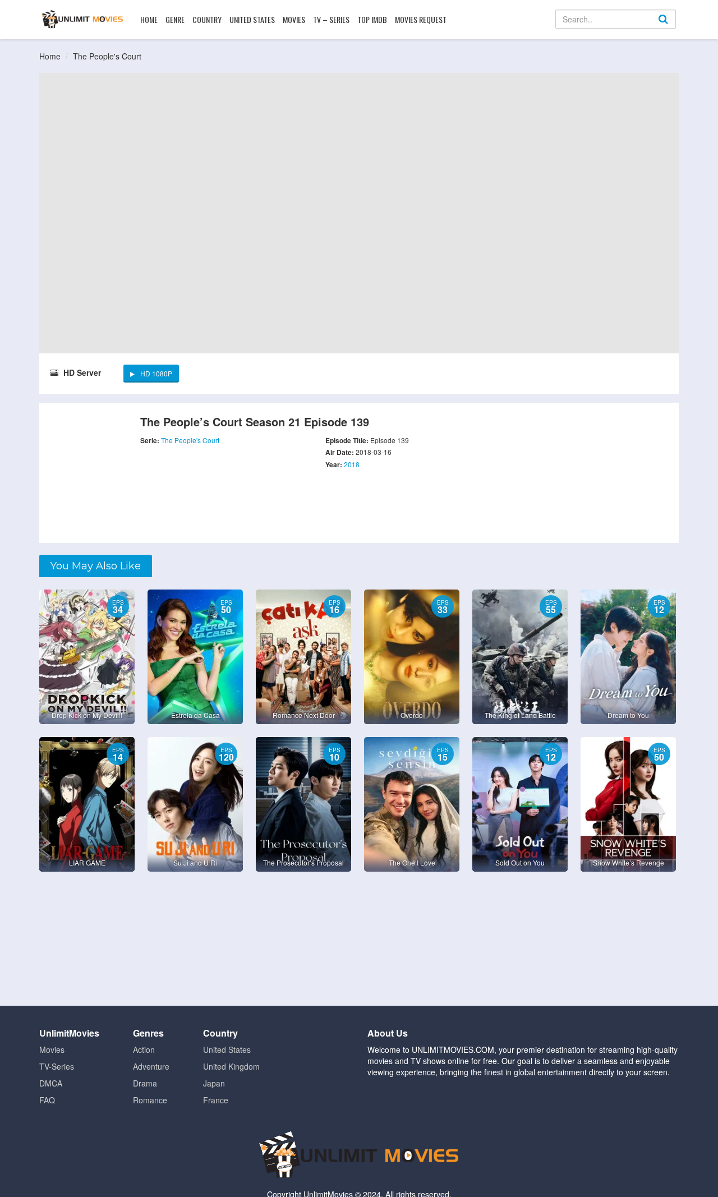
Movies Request (421, 19)
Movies (294, 19)
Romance (150, 1100)
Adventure (151, 1066)
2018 (352, 464)
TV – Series (331, 19)
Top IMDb (372, 19)
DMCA (50, 1083)
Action (144, 1049)
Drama (145, 1083)
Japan (214, 1083)
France (215, 1100)
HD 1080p (156, 373)
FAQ (47, 1100)
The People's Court (107, 56)
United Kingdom (231, 1066)
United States (252, 19)
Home (149, 19)
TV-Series (56, 1066)
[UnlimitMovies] (82, 19)
